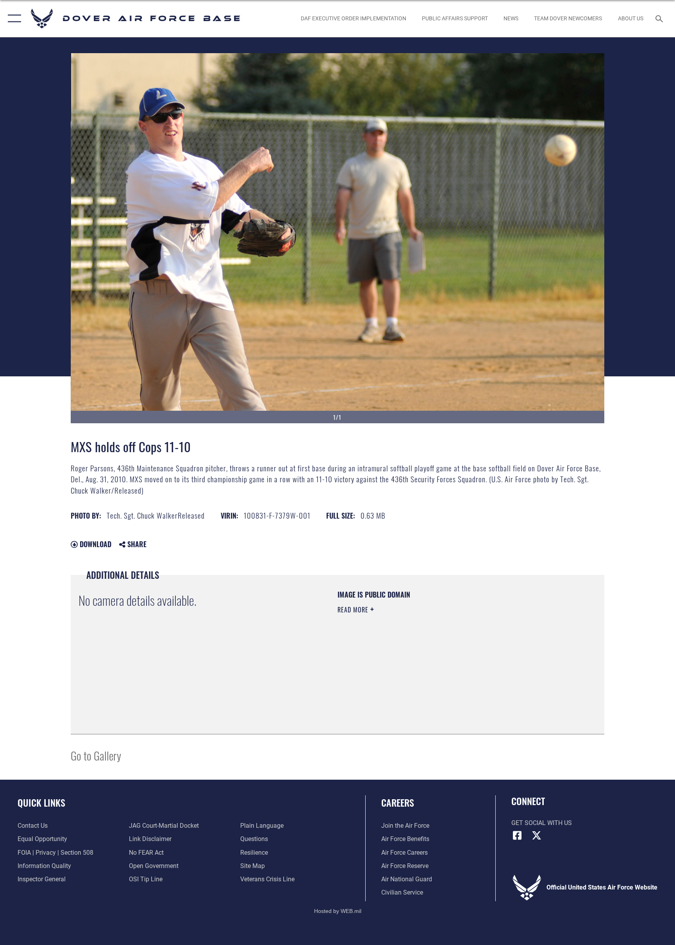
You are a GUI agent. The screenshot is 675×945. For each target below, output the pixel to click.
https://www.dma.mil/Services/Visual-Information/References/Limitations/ (429, 659)
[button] (12, 18)
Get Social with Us (541, 823)
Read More (354, 609)
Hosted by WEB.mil (337, 911)
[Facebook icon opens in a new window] (517, 835)
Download (94, 544)
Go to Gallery (96, 755)
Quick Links (41, 802)
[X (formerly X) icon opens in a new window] (537, 835)
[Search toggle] (660, 18)
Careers (397, 802)
